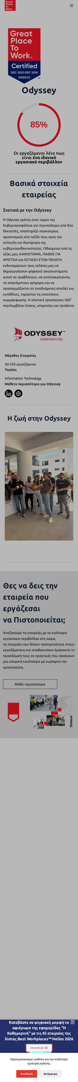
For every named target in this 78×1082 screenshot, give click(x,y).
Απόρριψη (50, 1073)
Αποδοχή (27, 1073)
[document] (39, 541)
